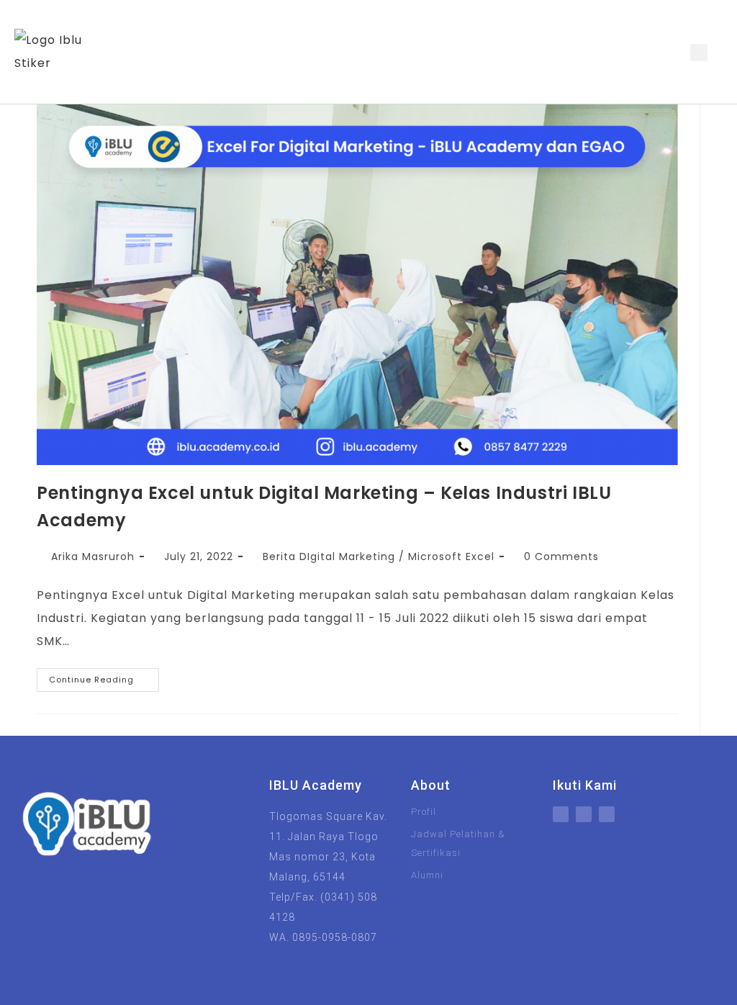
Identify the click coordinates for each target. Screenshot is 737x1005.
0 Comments (561, 556)
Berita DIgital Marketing (329, 556)
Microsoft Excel (451, 556)
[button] (665, 52)
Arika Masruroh (93, 556)
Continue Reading (104, 676)
